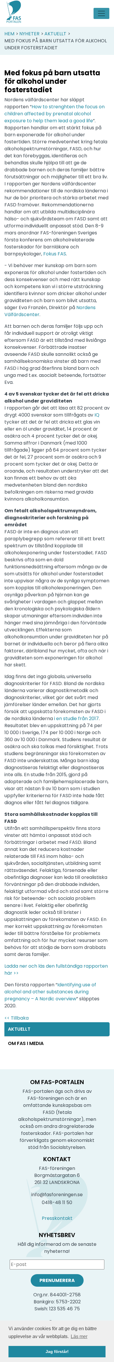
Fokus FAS (54, 253)
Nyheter (29, 33)
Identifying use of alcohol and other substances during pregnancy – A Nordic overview (50, 991)
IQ (96, 415)
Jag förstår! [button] (57, 1351)
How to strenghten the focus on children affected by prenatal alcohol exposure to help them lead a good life (54, 113)
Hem (9, 33)
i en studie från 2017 (76, 718)
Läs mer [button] (79, 1336)
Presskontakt (57, 1218)
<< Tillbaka (16, 1018)
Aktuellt (55, 33)
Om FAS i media (26, 1043)
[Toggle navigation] (101, 13)
